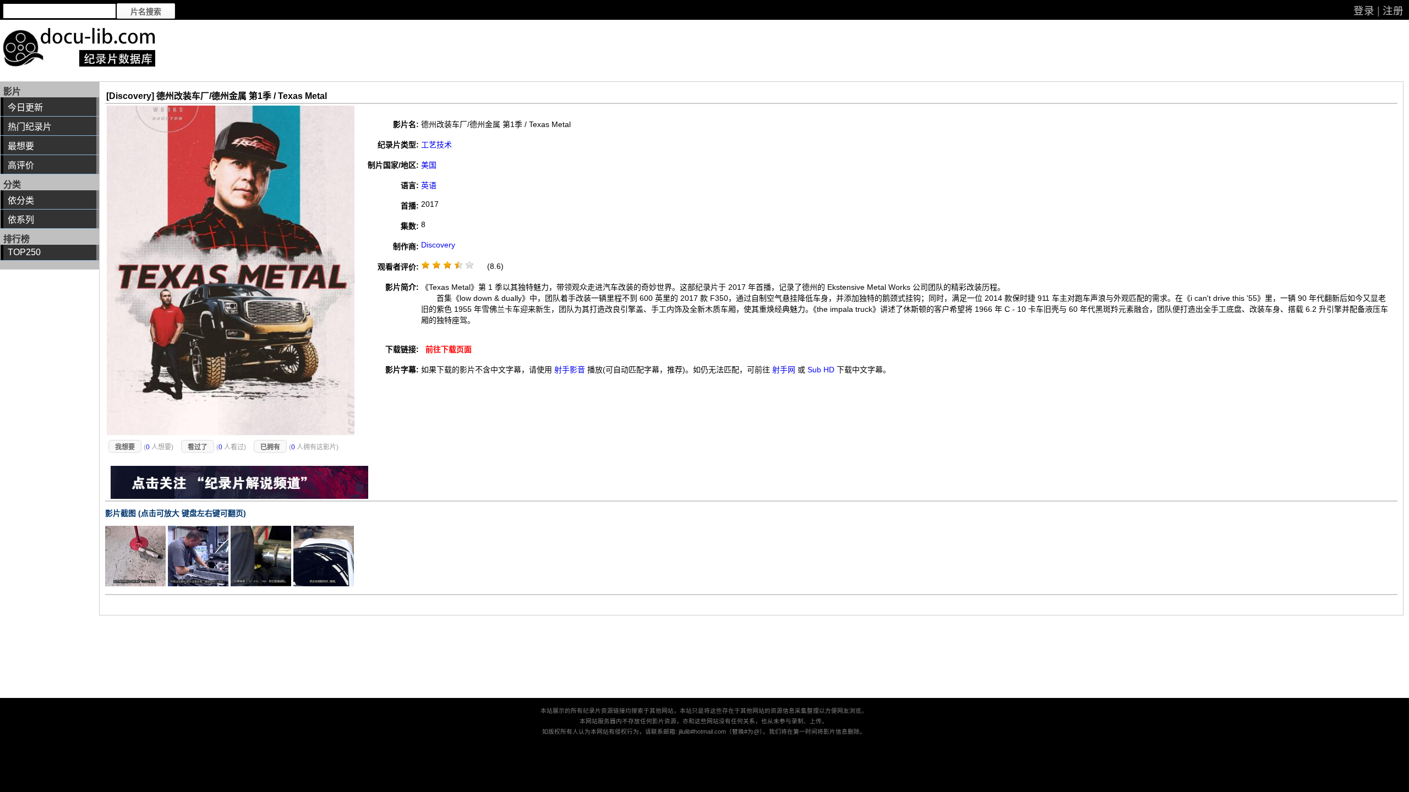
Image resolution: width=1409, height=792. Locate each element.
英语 (428, 185)
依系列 (21, 219)
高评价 (21, 165)
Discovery (438, 244)
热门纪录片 (30, 126)
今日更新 (25, 107)
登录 (1363, 10)
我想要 (125, 447)
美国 (428, 165)
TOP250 (24, 252)
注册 (1393, 10)
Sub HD (820, 369)
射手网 (783, 369)
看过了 (197, 447)
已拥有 (270, 447)
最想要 (21, 146)
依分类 (21, 200)
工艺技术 (436, 144)
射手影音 (569, 369)
